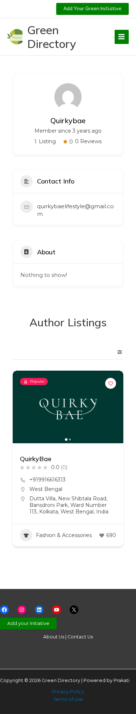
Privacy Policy (68, 691)
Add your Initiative (28, 623)
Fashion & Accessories (64, 535)
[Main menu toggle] (122, 37)
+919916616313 (47, 479)
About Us (53, 637)
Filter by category (116, 352)
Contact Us (80, 637)
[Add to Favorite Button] (110, 383)
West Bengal (45, 489)
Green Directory (51, 37)
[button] (92, 9)
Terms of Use (68, 699)
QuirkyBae (35, 459)
